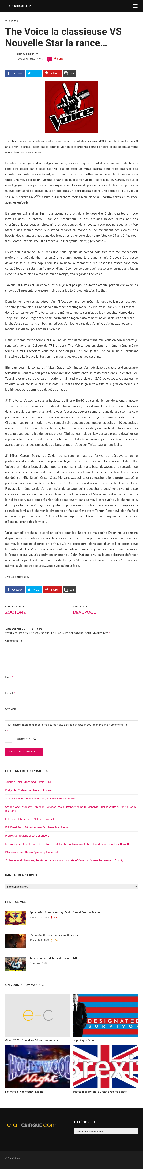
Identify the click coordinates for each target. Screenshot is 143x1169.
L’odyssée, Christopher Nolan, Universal (29, 790)
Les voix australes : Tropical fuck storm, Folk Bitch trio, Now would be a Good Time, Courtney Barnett (67, 844)
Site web (10, 709)
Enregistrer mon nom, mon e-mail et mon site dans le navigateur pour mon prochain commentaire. (67, 724)
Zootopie (15, 612)
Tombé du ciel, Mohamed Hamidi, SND (28, 782)
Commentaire (14, 640)
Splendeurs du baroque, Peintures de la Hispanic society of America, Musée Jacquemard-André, (64, 860)
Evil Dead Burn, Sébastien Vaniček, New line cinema (36, 827)
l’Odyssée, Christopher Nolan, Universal (29, 819)
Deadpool (84, 612)
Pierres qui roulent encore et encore (27, 835)
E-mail (10, 693)
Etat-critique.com (18, 6)
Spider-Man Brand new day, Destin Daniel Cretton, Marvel (41, 798)
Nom (9, 677)
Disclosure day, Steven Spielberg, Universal (31, 852)
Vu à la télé (12, 21)
